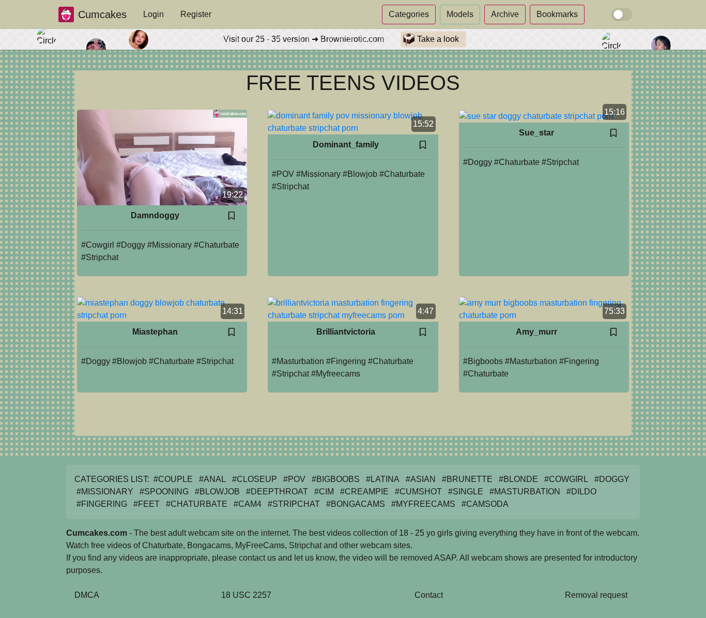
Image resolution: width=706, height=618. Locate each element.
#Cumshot (418, 491)
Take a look (437, 39)
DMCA (86, 595)
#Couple (173, 479)
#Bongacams (355, 504)
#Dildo (581, 491)
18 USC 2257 (246, 595)
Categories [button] (409, 14)
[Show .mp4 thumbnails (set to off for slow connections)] (621, 14)
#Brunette (467, 479)
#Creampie (364, 491)
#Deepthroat (277, 491)
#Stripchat (99, 257)
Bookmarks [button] (557, 14)
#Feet (146, 504)
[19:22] (162, 157)
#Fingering (346, 361)
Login (153, 14)
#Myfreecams (335, 373)
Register (195, 14)
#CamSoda (485, 504)
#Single (465, 491)
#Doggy (130, 244)
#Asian (421, 479)
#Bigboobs (483, 361)
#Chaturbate (216, 244)
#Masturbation (298, 361)
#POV (283, 174)
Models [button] (460, 14)
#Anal (212, 479)
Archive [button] (505, 14)
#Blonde (518, 479)
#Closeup (254, 479)
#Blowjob (360, 174)
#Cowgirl (97, 244)
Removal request (596, 595)
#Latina (383, 479)
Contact (429, 595)
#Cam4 (248, 504)
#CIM (324, 491)
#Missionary (169, 244)
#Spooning (164, 491)
